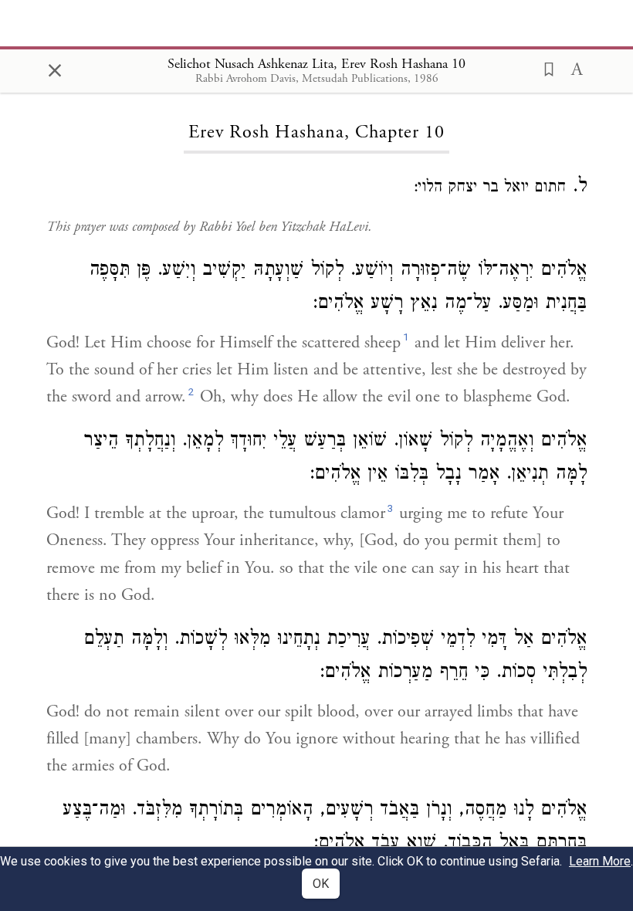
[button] (544, 68)
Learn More (600, 861)
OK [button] (321, 883)
